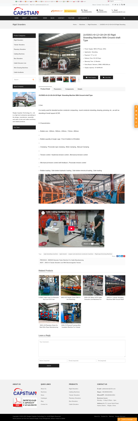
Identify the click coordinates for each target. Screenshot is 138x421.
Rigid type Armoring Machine (103, 254)
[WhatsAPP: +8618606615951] (136, 122)
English (111, 1)
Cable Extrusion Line (20, 63)
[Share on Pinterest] (124, 256)
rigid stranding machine (51, 254)
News (42, 395)
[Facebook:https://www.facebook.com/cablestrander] (136, 107)
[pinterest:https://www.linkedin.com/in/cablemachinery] (136, 114)
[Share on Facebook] (117, 256)
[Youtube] (124, 5)
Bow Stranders (18, 58)
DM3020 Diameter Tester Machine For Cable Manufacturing (66, 260)
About (94, 4)
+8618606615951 (86, 12)
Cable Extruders (74, 404)
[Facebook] (113, 5)
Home (16, 18)
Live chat (108, 77)
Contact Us (44, 404)
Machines (44, 392)
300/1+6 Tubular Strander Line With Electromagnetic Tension (63, 262)
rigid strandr (63, 254)
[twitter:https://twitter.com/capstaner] (136, 111)
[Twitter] (115, 5)
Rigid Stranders (18, 40)
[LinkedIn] (117, 5)
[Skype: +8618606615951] (136, 118)
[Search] (33, 79)
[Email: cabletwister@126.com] (136, 126)
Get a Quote (105, 4)
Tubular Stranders (19, 44)
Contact (99, 4)
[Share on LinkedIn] (122, 256)
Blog (42, 401)
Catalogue (44, 398)
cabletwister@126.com (118, 12)
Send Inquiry (92, 77)
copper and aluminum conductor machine (80, 254)
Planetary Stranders (20, 49)
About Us (43, 388)
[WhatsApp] (120, 5)
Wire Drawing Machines (21, 67)
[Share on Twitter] (120, 256)
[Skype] (122, 5)
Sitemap (111, 416)
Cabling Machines (19, 54)
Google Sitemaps (120, 416)
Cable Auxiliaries (19, 72)
